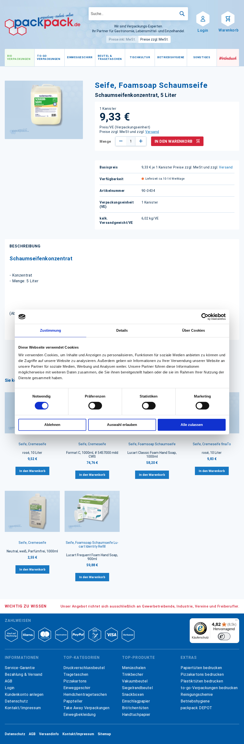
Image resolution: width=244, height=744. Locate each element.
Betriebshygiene (195, 701)
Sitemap (104, 734)
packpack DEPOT (196, 708)
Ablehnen (52, 425)
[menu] (111, 58)
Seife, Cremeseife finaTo (212, 444)
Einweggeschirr (77, 688)
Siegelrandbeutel (137, 688)
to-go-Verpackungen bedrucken (209, 688)
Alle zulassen (192, 425)
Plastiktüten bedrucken (202, 681)
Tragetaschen (75, 674)
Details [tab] (122, 330)
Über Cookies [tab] (193, 330)
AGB (8, 681)
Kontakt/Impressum (23, 708)
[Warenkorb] (227, 18)
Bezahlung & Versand (23, 674)
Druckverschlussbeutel (84, 667)
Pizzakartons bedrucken (202, 674)
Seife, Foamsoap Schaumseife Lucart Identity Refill (92, 544)
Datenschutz (16, 701)
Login (10, 688)
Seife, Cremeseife (32, 444)
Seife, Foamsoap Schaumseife (152, 444)
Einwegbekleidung (79, 714)
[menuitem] (19, 58)
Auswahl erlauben (122, 425)
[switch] (95, 406)
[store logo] (42, 24)
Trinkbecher (132, 674)
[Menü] (236, 621)
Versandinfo (49, 734)
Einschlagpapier (136, 701)
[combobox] (138, 13)
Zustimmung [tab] (50, 330)
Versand (152, 132)
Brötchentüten (135, 708)
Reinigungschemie (197, 694)
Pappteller (73, 701)
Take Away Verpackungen (86, 708)
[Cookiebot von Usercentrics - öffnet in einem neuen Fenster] (205, 316)
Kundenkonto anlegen (24, 694)
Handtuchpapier (136, 714)
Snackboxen (133, 694)
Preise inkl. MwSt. (122, 39)
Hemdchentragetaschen (85, 694)
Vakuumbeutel (135, 681)
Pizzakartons (75, 681)
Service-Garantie (20, 667)
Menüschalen (134, 667)
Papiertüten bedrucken (201, 667)
